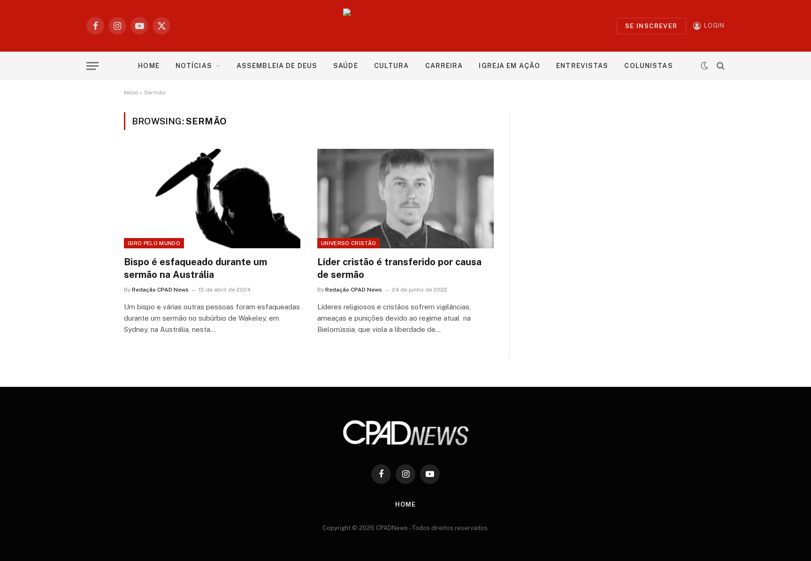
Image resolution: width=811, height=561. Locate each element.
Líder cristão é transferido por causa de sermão (399, 268)
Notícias (194, 65)
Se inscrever (651, 26)
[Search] (720, 66)
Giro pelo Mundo (154, 243)
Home (148, 65)
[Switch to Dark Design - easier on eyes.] (704, 65)
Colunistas (648, 65)
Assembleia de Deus (277, 65)
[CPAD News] (405, 26)
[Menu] (92, 66)
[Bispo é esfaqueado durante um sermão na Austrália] (212, 198)
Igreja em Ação (509, 65)
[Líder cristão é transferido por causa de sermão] (405, 198)
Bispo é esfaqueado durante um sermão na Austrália (195, 268)
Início (131, 92)
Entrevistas (582, 65)
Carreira (444, 65)
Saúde (345, 65)
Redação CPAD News (160, 289)
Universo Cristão (348, 243)
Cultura (391, 65)
